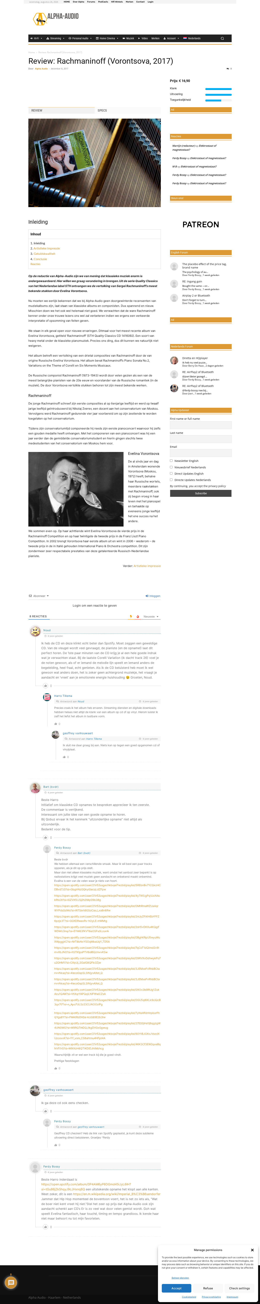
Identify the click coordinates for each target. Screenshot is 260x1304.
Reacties (35, 264)
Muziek (130, 38)
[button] (252, 1250)
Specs (102, 110)
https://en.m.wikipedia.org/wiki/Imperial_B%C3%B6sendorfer (116, 1194)
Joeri (190, 393)
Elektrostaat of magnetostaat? (208, 158)
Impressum (232, 1296)
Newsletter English (186, 461)
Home (31, 52)
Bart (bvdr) (51, 786)
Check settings (239, 1288)
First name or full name (185, 418)
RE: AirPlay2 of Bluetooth (198, 372)
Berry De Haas (196, 365)
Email (173, 447)
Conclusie (40, 259)
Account (171, 38)
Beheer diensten (180, 1277)
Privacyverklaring (211, 1296)
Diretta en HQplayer (195, 358)
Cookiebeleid (189, 1296)
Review (36, 110)
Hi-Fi (36, 38)
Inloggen (154, 595)
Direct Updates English (189, 473)
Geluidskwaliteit (44, 253)
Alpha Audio (41, 68)
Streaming (55, 38)
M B (174, 166)
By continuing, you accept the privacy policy (198, 486)
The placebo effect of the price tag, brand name (204, 265)
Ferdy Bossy (62, 847)
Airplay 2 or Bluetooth (196, 295)
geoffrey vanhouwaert (91, 1126)
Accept (176, 1288)
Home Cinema (107, 38)
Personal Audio (80, 38)
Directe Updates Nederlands (192, 480)
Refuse (208, 1288)
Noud (47, 630)
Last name (176, 433)
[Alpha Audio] (55, 19)
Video (145, 38)
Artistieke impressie (46, 248)
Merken (156, 38)
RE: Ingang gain (192, 281)
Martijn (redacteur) (183, 145)
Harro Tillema (94, 738)
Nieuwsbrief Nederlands (190, 467)
